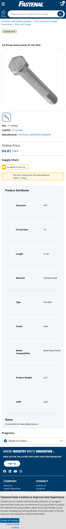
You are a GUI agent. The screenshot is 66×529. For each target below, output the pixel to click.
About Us (8, 485)
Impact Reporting (12, 488)
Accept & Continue (10, 520)
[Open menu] (2, 4)
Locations (40, 488)
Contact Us (41, 485)
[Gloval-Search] (60, 14)
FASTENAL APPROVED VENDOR (34, 134)
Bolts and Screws (23, 24)
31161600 (17, 130)
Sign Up (12, 463)
